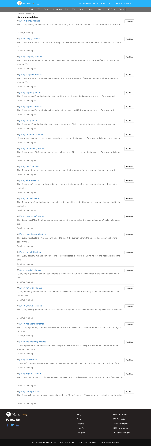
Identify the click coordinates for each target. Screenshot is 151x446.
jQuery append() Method (30, 92)
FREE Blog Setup (123, 4)
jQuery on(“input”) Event (30, 391)
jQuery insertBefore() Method (32, 234)
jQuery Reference (120, 424)
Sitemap (87, 442)
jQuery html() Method (29, 120)
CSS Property (118, 419)
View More (129, 21)
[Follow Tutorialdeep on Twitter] (12, 425)
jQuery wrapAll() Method (30, 56)
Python (82, 9)
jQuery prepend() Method (31, 134)
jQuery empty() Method (30, 270)
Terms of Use (76, 442)
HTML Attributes (120, 428)
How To (80, 428)
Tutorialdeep (36, 442)
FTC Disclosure (105, 442)
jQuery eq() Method (28, 359)
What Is (80, 424)
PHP (67, 9)
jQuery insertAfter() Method (32, 216)
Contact (115, 442)
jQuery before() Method (30, 198)
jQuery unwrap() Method (30, 306)
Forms (121, 9)
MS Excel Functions (121, 433)
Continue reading (26, 33)
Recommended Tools (88, 4)
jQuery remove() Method (30, 288)
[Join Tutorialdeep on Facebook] (7, 425)
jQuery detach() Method (30, 252)
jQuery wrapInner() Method (31, 74)
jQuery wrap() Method (29, 39)
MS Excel (111, 9)
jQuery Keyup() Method (30, 373)
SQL (74, 9)
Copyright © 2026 (50, 442)
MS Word (100, 9)
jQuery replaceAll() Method (31, 324)
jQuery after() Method (29, 180)
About (94, 442)
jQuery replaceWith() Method (32, 342)
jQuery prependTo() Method (32, 148)
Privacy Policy (64, 442)
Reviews (81, 433)
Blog (79, 414)
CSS (38, 9)
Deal (79, 419)
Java (90, 9)
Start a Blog (107, 4)
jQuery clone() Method (29, 21)
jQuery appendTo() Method (31, 106)
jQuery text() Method (29, 166)
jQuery (46, 9)
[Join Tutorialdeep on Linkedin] (18, 425)
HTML (30, 9)
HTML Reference (120, 414)
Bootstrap (57, 9)
